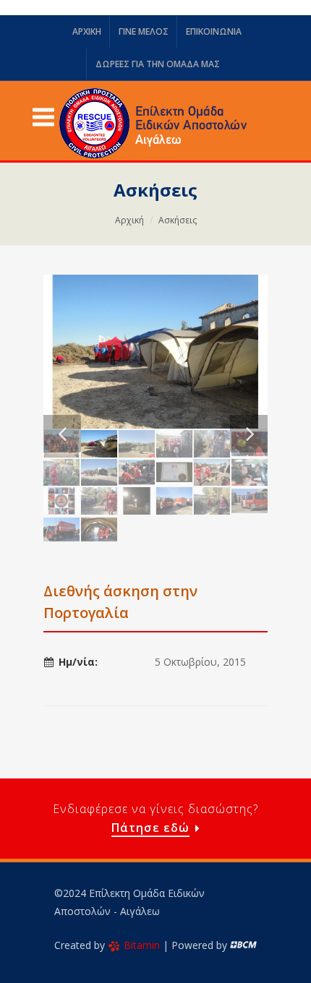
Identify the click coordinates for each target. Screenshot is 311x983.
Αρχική (129, 220)
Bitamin (142, 945)
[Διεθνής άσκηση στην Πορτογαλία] (155, 352)
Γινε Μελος (144, 31)
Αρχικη (86, 31)
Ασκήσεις (177, 220)
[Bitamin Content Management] (243, 945)
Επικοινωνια (214, 31)
